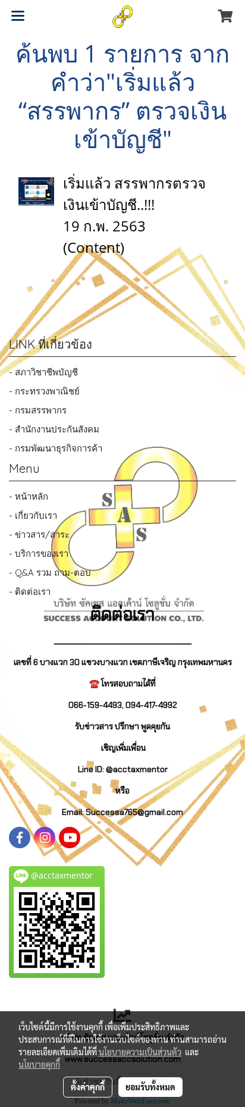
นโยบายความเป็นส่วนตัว (140, 1051)
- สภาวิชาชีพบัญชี (43, 372)
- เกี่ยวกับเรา (33, 515)
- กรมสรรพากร (38, 410)
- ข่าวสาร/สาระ (39, 534)
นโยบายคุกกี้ (39, 1064)
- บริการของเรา (38, 553)
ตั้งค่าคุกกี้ (88, 1086)
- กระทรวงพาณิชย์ (44, 391)
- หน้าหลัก (28, 496)
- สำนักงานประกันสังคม (54, 429)
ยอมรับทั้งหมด (150, 1086)
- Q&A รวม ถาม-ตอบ (50, 572)
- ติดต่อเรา (30, 591)
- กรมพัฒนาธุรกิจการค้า (55, 448)
